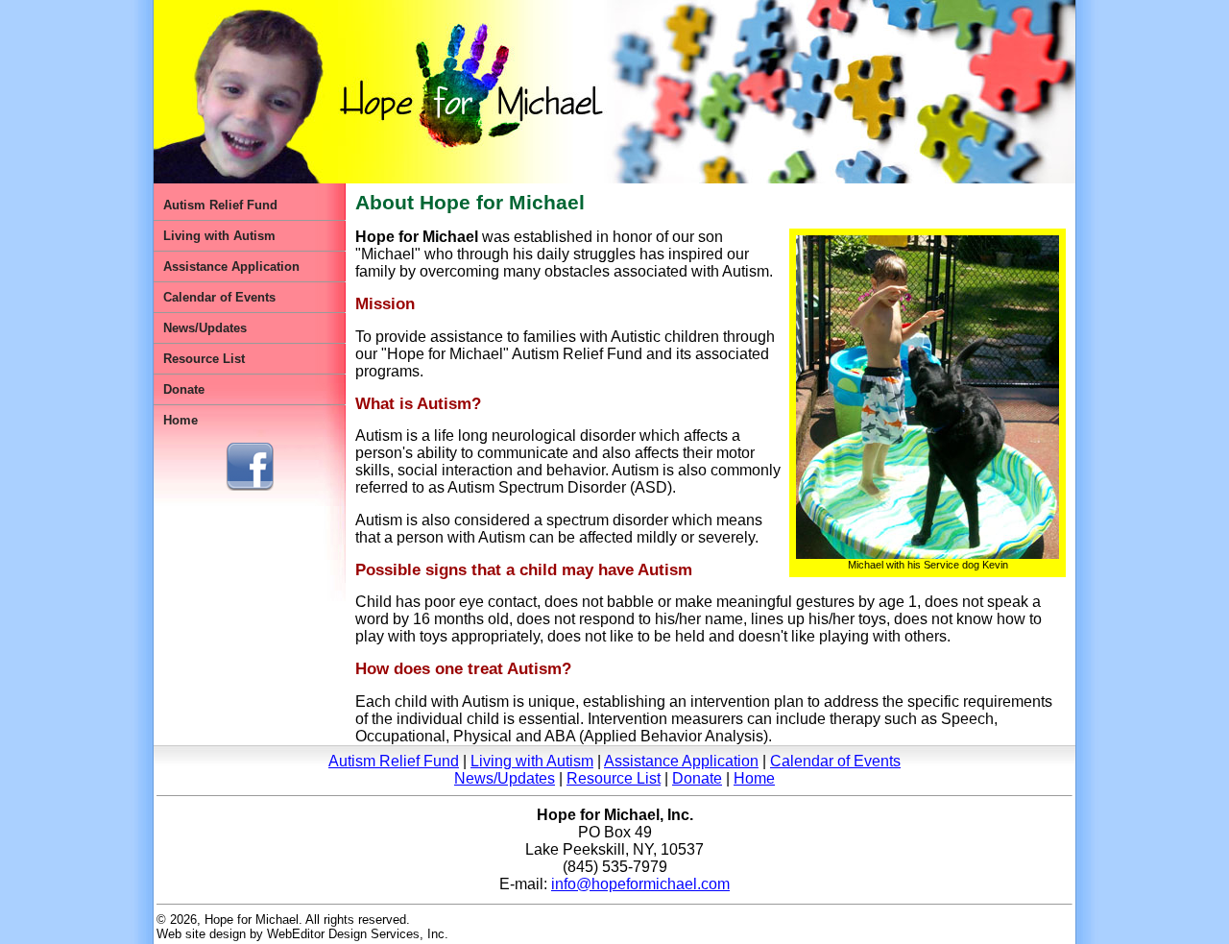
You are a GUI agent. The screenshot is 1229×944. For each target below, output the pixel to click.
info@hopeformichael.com (640, 884)
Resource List (204, 358)
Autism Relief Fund (220, 205)
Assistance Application (231, 266)
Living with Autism (219, 236)
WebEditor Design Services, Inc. (357, 934)
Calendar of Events (219, 297)
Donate (184, 389)
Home (180, 420)
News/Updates (205, 328)
